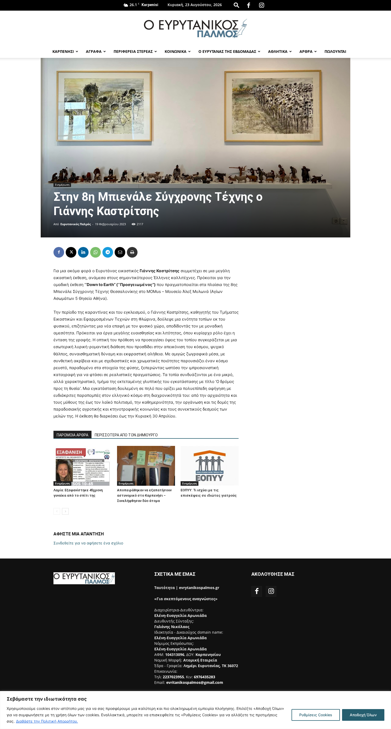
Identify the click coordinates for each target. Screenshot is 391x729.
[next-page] (65, 511)
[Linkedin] (83, 252)
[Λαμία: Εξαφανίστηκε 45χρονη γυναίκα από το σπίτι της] (82, 466)
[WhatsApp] (95, 252)
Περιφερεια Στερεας (133, 51)
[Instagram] (262, 5)
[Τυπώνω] (132, 252)
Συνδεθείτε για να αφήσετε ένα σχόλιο (88, 543)
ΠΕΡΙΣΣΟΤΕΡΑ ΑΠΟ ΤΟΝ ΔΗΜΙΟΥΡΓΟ (126, 435)
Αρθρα (306, 51)
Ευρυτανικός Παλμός (75, 224)
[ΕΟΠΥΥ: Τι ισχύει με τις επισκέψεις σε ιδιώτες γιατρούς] (210, 466)
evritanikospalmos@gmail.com (194, 682)
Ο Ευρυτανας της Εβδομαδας (227, 51)
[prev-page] (56, 511)
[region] (195, 710)
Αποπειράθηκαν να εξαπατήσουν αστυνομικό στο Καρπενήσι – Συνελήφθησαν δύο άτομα (144, 495)
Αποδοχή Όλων (363, 715)
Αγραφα (94, 51)
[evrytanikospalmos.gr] (195, 28)
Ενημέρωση (62, 184)
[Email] (120, 252)
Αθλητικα (278, 51)
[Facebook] (249, 5)
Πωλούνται (335, 51)
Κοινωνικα (175, 51)
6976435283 (204, 676)
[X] (71, 252)
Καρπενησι (63, 51)
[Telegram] (107, 252)
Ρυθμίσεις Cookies (315, 715)
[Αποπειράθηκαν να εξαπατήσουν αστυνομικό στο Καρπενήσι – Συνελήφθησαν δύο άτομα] (146, 466)
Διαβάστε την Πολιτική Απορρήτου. (47, 721)
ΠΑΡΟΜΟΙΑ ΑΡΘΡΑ (72, 435)
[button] (236, 5)
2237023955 (173, 676)
